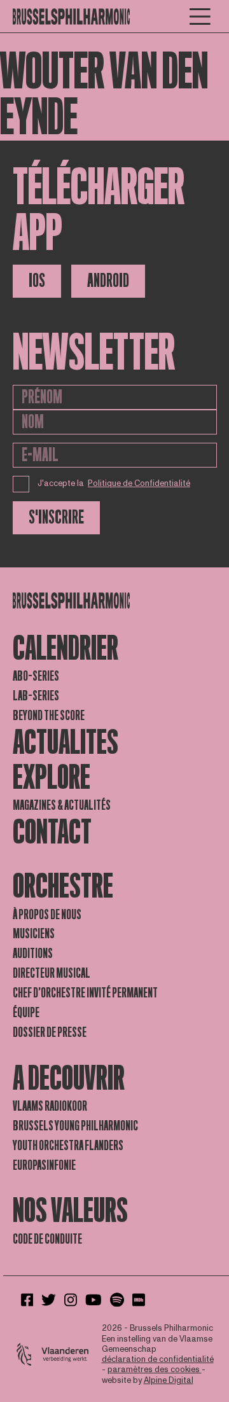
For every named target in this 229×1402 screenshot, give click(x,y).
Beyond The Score (49, 715)
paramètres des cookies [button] (155, 1369)
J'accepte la (114, 483)
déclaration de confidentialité (158, 1359)
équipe (26, 1012)
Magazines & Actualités (62, 805)
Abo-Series (36, 676)
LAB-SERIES (36, 696)
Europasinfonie (44, 1165)
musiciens (34, 933)
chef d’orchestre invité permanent (85, 993)
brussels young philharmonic (75, 1126)
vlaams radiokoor (50, 1106)
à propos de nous (47, 914)
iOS (37, 281)
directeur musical (51, 973)
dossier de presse (50, 1032)
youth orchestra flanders (68, 1145)
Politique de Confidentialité (139, 483)
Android (108, 281)
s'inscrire (56, 517)
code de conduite (47, 1239)
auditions (33, 953)
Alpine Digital (168, 1380)
